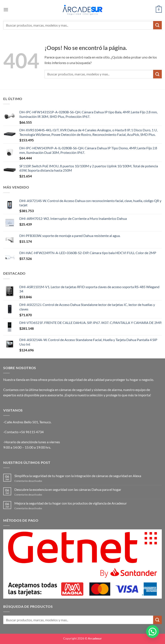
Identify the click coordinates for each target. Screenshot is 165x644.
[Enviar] (157, 25)
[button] (5, 9)
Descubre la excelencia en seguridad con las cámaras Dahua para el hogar (67, 489)
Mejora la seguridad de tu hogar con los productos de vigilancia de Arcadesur (70, 503)
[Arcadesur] (82, 9)
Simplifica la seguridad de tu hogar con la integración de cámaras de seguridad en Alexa (77, 476)
